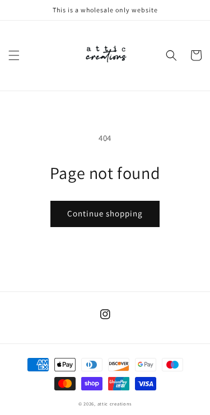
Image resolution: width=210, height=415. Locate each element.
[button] (14, 55)
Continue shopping (105, 213)
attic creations (114, 403)
